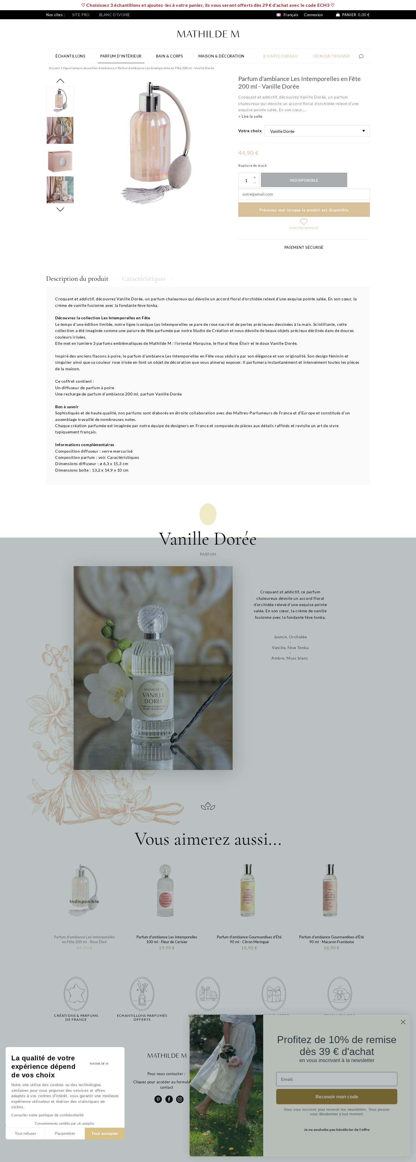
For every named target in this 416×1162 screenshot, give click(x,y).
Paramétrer (65, 1133)
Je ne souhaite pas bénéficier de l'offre (337, 1129)
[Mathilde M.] (208, 33)
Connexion (313, 14)
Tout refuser (25, 1133)
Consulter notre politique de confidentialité (47, 1115)
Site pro (80, 14)
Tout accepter (104, 1133)
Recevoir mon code (337, 1096)
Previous (60, 81)
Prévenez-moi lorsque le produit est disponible (304, 210)
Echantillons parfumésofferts (142, 1018)
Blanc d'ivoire (114, 14)
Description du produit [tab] (77, 279)
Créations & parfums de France (76, 1018)
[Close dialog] (403, 1022)
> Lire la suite (250, 116)
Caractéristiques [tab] (144, 279)
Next (60, 209)
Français (290, 14)
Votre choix (250, 130)
